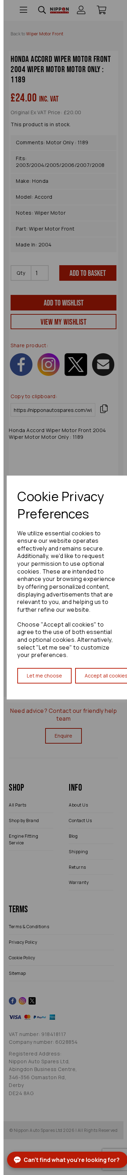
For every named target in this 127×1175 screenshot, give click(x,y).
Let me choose (44, 675)
